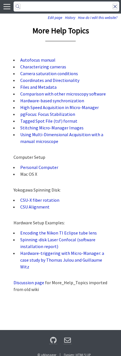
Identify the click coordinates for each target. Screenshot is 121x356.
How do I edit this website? (97, 17)
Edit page (55, 17)
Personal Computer (39, 167)
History (70, 17)
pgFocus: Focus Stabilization (47, 114)
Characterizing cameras (43, 67)
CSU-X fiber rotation (39, 200)
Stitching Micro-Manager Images (52, 128)
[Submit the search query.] (18, 6)
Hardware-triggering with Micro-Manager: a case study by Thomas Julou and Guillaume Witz (62, 260)
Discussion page (29, 282)
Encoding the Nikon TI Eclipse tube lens (58, 233)
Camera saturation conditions (49, 73)
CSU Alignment (35, 207)
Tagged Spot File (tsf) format (48, 121)
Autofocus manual (37, 60)
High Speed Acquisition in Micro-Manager (59, 107)
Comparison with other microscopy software (63, 94)
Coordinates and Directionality (49, 80)
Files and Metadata (38, 87)
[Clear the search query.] (115, 6)
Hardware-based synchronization (52, 100)
